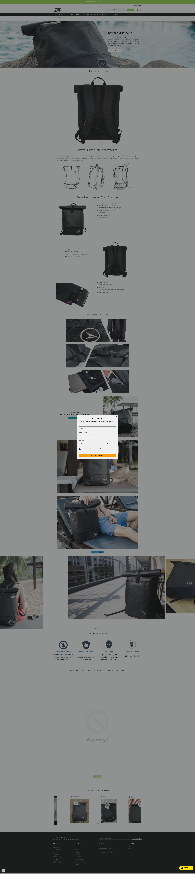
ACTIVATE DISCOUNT (97, 455)
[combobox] (83, 436)
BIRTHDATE (82, 440)
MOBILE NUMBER (83, 432)
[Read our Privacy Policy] (115, 451)
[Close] (116, 416)
